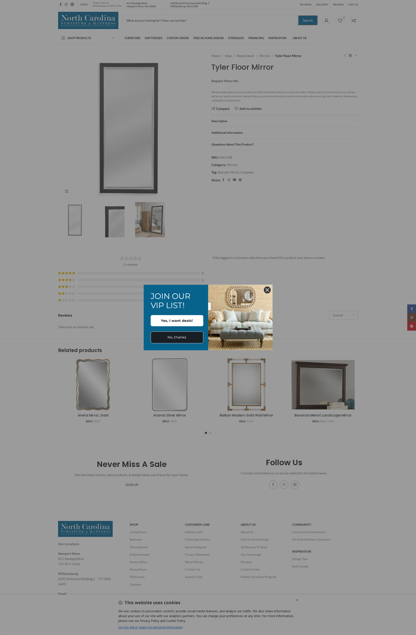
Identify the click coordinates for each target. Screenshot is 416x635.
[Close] (267, 290)
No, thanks (176, 337)
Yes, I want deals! (177, 321)
